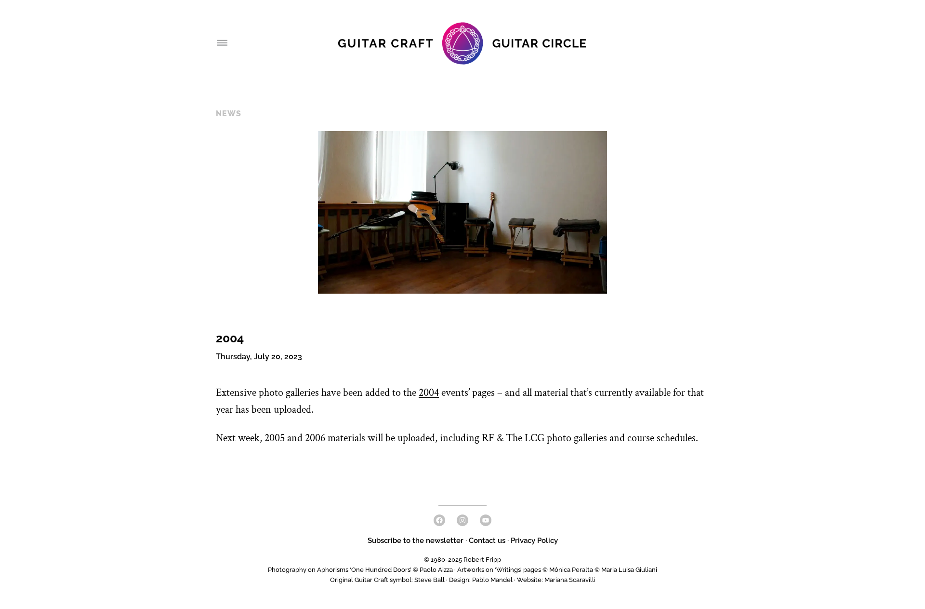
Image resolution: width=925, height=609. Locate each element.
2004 (429, 393)
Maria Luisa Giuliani (629, 569)
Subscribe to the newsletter (416, 540)
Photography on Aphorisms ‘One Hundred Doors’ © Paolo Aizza (360, 569)
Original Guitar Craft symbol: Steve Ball (387, 579)
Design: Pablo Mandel (481, 579)
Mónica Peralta (571, 569)
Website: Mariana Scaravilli (556, 579)
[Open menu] (221, 43)
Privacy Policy (534, 540)
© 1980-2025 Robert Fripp (462, 559)
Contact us (487, 540)
